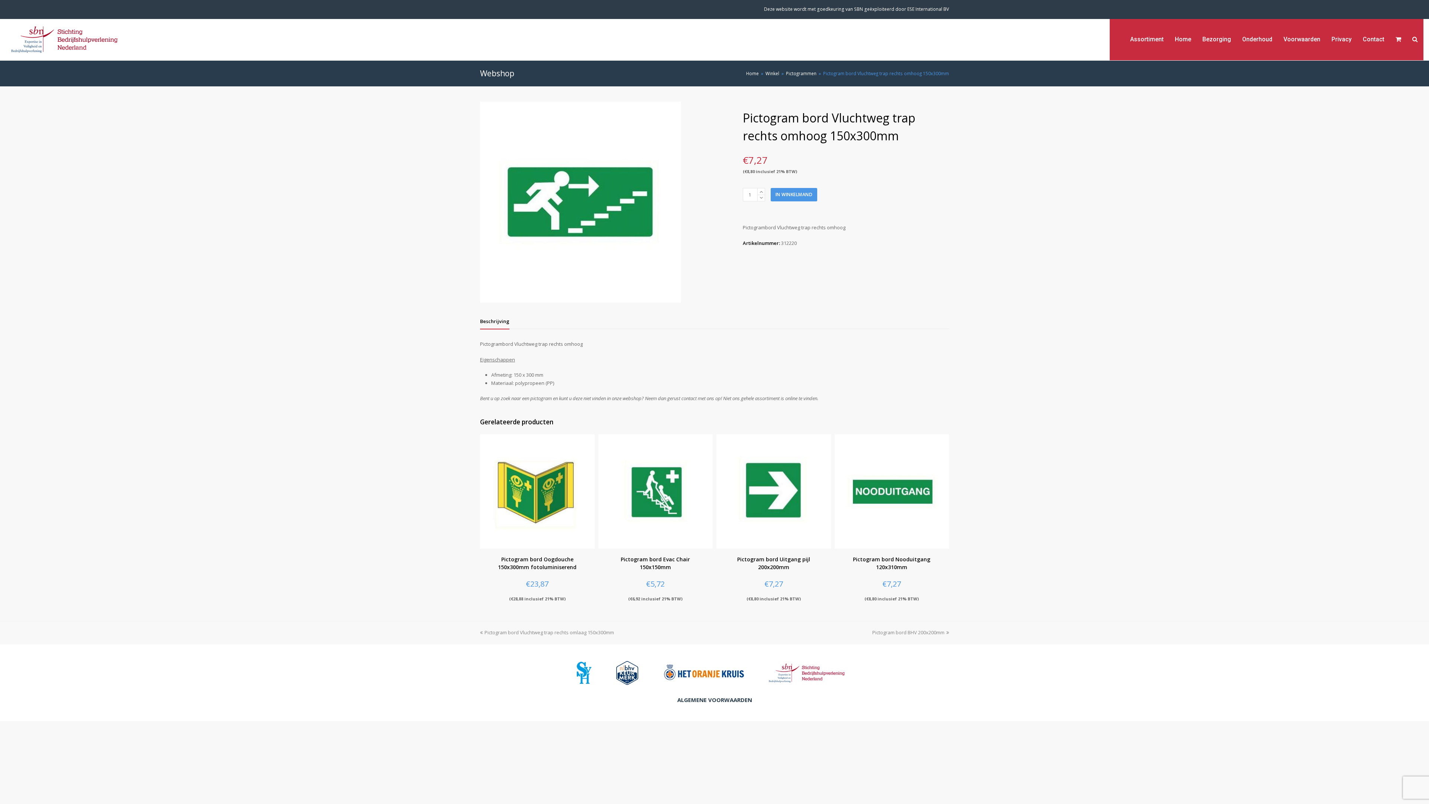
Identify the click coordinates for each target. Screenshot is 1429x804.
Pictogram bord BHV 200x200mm (908, 632)
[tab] (494, 321)
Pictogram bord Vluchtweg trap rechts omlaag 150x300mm (549, 632)
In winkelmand (794, 194)
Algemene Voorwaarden (714, 700)
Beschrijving (494, 321)
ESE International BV (928, 9)
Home (752, 73)
